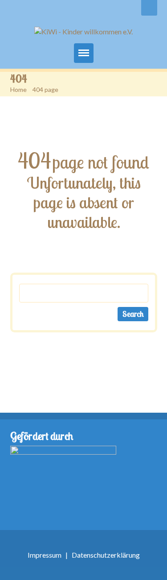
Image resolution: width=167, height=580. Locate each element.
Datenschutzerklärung (106, 555)
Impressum (44, 555)
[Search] (149, 8)
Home (18, 89)
